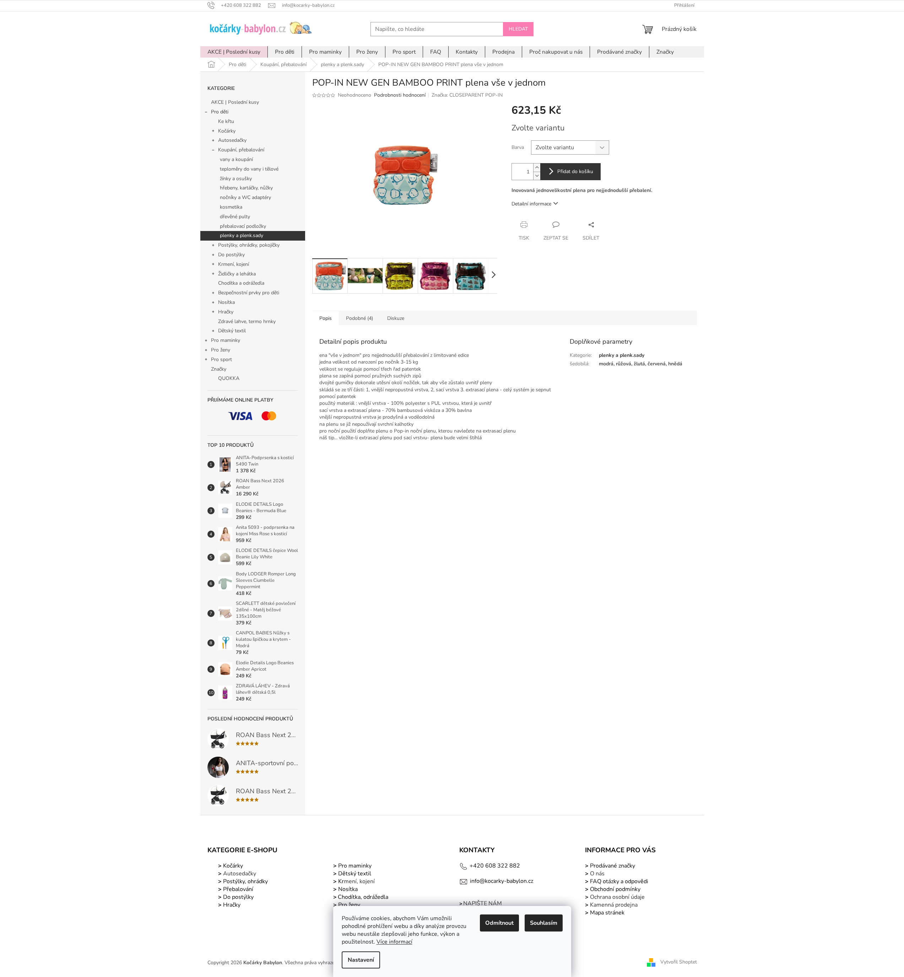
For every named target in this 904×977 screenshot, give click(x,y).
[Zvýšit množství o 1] (536, 167)
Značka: (467, 95)
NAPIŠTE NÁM (482, 903)
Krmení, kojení (233, 264)
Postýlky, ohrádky (245, 881)
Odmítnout (499, 923)
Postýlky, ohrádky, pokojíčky (249, 245)
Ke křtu (226, 121)
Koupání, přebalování (241, 149)
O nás (597, 873)
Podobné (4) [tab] (359, 318)
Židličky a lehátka (237, 273)
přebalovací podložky (243, 226)
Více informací (394, 942)
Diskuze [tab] (395, 318)
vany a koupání (236, 159)
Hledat (518, 29)
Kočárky (227, 131)
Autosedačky (232, 140)
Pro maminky (225, 340)
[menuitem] (233, 52)
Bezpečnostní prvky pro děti (248, 292)
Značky (218, 369)
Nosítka (226, 302)
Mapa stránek (607, 913)
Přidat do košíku (575, 171)
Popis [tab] (325, 318)
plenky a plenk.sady (241, 235)
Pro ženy (220, 350)
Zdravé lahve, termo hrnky (247, 321)
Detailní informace (531, 203)
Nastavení (361, 960)
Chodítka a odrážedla (241, 283)
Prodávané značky (612, 866)
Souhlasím (543, 923)
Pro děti (219, 111)
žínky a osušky (236, 178)
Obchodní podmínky (615, 889)
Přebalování (238, 889)
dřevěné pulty (235, 216)
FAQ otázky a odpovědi (618, 881)
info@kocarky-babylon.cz (501, 881)
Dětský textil (232, 330)
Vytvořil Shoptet (678, 962)
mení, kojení (356, 881)
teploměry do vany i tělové (249, 169)
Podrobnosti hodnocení (400, 95)
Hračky (225, 311)
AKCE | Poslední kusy (235, 102)
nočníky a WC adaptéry (245, 197)
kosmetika (231, 207)
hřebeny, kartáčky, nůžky (246, 187)
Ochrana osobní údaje (617, 897)
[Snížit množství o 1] (536, 176)
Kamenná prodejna (614, 905)
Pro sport (221, 359)
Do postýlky (231, 254)
